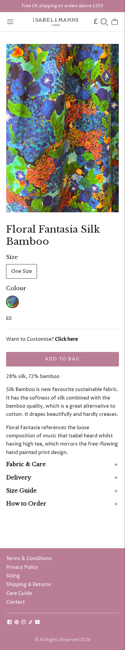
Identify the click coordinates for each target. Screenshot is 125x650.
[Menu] (10, 21)
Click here (66, 339)
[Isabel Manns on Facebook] (9, 622)
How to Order (26, 503)
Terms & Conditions (29, 558)
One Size (21, 271)
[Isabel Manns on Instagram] (23, 622)
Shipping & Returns (28, 584)
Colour (16, 288)
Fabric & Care (26, 464)
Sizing (13, 575)
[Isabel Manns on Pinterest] (16, 622)
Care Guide (19, 593)
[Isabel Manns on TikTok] (30, 622)
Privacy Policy (22, 567)
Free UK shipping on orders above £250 (62, 6)
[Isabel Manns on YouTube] (37, 622)
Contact (15, 602)
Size (12, 257)
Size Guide (21, 490)
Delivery (18, 477)
